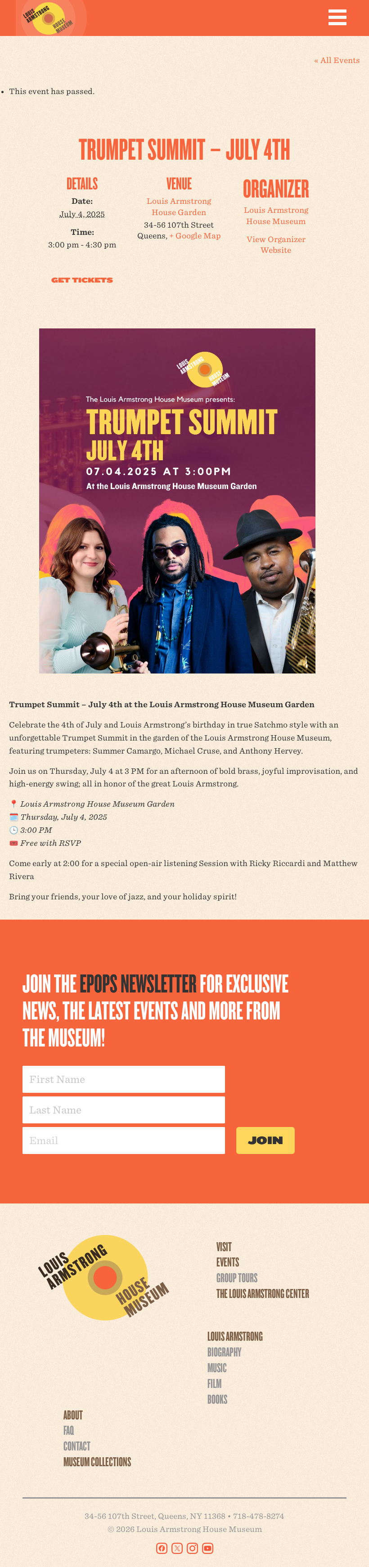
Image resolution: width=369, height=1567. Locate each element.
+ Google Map (195, 235)
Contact (76, 1445)
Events (227, 1261)
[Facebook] (161, 1548)
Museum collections (97, 1461)
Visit (224, 1246)
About (73, 1414)
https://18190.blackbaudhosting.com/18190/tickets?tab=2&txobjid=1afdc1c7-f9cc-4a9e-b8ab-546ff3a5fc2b (82, 280)
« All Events (337, 60)
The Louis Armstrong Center (262, 1293)
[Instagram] (192, 1548)
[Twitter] (177, 1548)
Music (217, 1367)
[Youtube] (207, 1548)
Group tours (236, 1277)
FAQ (68, 1430)
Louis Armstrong (235, 1336)
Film (214, 1383)
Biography (224, 1351)
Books (217, 1399)
